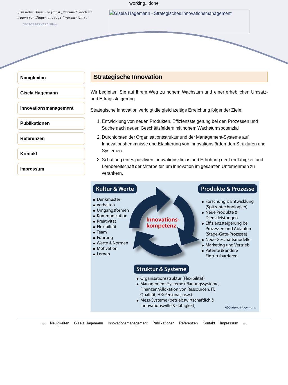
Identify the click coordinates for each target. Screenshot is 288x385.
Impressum (32, 169)
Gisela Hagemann (39, 92)
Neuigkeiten (33, 77)
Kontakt (28, 153)
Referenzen (32, 138)
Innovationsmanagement (46, 108)
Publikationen (35, 123)
